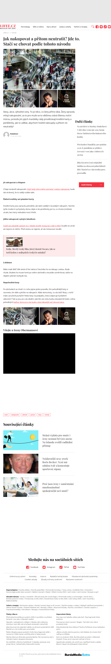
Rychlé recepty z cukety (70, 605)
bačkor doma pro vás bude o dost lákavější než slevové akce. (39, 302)
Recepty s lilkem (46, 607)
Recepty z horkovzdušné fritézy (43, 609)
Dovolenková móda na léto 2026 (55, 599)
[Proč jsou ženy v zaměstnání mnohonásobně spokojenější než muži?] (20, 496)
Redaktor (14, 134)
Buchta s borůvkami (75, 607)
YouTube (81, 567)
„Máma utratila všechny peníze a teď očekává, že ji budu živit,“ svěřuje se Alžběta (78, 633)
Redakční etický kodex (59, 576)
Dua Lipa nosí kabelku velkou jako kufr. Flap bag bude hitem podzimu (78, 618)
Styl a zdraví (51, 27)
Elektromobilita (11, 601)
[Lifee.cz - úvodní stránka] (8, 27)
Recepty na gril (93, 592)
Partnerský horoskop (53, 590)
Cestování (88, 590)
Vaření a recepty (80, 27)
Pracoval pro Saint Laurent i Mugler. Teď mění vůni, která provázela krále (77, 623)
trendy (47, 415)
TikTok (66, 567)
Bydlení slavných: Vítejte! (41, 592)
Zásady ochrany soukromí (51, 579)
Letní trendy (81, 592)
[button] (93, 26)
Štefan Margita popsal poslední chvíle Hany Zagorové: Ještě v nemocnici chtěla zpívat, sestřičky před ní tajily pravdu (28, 633)
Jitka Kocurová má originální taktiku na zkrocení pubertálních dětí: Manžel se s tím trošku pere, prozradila (30, 628)
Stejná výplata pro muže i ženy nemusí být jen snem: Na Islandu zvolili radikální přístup (57, 440)
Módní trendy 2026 (59, 592)
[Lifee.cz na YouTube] (109, 27)
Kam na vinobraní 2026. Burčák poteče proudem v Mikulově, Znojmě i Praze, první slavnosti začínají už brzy (78, 638)
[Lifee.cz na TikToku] (105, 27)
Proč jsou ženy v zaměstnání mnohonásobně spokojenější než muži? (58, 487)
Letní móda (71, 592)
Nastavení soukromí (74, 579)
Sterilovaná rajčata (26, 605)
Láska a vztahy (65, 27)
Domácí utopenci (90, 607)
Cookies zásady (31, 579)
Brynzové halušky (60, 607)
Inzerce (43, 576)
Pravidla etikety (23, 590)
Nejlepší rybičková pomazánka (91, 605)
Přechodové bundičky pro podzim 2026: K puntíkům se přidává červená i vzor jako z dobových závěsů (29, 618)
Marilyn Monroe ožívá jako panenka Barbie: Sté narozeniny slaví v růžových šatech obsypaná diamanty (30, 638)
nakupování (15, 415)
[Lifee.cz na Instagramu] (101, 27)
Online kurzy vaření (17, 576)
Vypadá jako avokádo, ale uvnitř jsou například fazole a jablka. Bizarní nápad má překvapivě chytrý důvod (78, 643)
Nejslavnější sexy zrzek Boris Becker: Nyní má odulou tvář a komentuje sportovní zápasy (55, 464)
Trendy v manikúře (26, 597)
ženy (39, 415)
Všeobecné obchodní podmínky (85, 576)
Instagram (50, 567)
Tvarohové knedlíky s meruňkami (18, 609)
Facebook (34, 567)
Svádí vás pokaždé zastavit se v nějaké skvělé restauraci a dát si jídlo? (32, 226)
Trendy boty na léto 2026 (34, 599)
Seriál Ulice (88, 597)
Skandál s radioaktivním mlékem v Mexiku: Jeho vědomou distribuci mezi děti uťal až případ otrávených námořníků (27, 623)
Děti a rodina (38, 27)
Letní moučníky (88, 599)
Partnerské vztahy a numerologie (70, 597)
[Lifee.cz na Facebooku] (97, 27)
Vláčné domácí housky (14, 607)
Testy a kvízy (66, 590)
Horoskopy (25, 27)
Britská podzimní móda (14, 599)
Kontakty (32, 576)
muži (6, 415)
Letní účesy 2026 (75, 599)
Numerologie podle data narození (18, 592)
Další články (86, 185)
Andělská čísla (78, 590)
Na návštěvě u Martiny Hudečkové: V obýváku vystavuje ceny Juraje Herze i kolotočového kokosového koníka (28, 643)
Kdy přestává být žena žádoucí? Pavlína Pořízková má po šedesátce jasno (80, 628)
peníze (33, 415)
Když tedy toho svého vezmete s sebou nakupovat (48, 189)
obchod (24, 415)
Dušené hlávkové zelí (31, 607)
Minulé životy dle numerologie (46, 597)
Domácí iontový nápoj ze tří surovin (47, 605)
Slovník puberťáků (37, 590)
